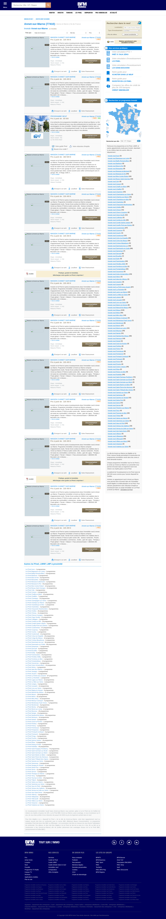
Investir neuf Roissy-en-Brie (117, 372)
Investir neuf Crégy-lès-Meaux (117, 240)
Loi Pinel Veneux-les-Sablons (35, 788)
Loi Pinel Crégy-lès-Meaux (34, 638)
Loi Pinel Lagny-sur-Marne (34, 680)
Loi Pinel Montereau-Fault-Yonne (36, 703)
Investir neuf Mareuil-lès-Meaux (118, 307)
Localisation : (119, 27)
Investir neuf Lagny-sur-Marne (117, 292)
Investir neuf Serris (114, 403)
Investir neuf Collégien (115, 217)
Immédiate (56, 136)
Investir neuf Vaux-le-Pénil (116, 423)
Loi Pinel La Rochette (32, 678)
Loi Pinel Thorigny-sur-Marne (35, 774)
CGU (73, 872)
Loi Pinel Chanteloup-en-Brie (35, 605)
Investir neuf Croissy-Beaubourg (118, 243)
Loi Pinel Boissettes (32, 580)
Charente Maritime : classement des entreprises (40, 907)
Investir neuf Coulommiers (116, 228)
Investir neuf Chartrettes (115, 202)
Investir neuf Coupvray (115, 230)
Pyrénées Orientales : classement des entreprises (96, 907)
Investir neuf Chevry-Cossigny (117, 212)
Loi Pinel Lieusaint (31, 686)
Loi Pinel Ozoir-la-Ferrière (34, 721)
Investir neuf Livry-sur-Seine (117, 302)
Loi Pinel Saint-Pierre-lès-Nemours (37, 757)
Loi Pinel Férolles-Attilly (33, 657)
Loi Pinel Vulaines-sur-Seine (35, 805)
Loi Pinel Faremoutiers (33, 655)
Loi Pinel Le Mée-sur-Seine (34, 682)
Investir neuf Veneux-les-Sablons (118, 426)
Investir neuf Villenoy (114, 433)
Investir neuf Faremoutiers (116, 261)
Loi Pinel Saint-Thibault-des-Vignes (37, 759)
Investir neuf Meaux (114, 310)
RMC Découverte (122, 870)
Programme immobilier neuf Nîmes (80, 889)
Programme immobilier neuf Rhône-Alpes (129, 899)
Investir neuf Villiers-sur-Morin (117, 441)
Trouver (130, 34)
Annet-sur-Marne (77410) (91, 37)
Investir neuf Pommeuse (115, 351)
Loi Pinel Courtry (31, 632)
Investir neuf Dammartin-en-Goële (119, 248)
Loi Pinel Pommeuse (32, 728)
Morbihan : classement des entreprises (37, 909)
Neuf (26, 865)
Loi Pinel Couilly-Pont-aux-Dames (36, 625)
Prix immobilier (101, 13)
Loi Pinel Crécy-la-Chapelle (34, 636)
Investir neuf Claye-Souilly (116, 215)
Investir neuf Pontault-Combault (118, 356)
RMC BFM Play (101, 870)
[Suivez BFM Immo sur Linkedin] (137, 843)
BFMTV (98, 857)
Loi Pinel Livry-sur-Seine (33, 688)
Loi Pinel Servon (31, 771)
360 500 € (60, 157)
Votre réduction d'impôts (81, 146)
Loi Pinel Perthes (31, 724)
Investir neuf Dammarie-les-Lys (118, 246)
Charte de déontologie (79, 874)
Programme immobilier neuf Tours (103, 895)
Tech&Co (99, 867)
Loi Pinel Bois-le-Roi (32, 577)
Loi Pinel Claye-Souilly (33, 617)
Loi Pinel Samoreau (32, 763)
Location (27, 862)
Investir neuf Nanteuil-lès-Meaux (118, 336)
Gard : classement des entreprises (62, 904)
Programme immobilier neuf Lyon (56, 891)
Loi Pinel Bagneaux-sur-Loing (35, 571)
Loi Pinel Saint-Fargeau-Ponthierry (37, 749)
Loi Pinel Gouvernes (32, 663)
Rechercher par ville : (113, 141)
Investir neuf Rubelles (115, 374)
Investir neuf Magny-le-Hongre (117, 305)
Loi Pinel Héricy (31, 667)
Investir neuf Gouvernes (115, 271)
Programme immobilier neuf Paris (80, 893)
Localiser (74, 71)
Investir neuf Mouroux (115, 331)
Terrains (69, 13)
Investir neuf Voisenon (115, 444)
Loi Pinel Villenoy (31, 794)
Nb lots (72, 33)
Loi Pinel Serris (30, 769)
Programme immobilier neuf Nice (80, 887)
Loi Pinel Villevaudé (32, 799)
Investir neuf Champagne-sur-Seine (119, 194)
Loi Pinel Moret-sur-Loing (34, 709)
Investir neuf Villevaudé (115, 439)
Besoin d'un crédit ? (61, 149)
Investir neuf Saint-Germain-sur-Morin (120, 382)
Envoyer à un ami (60, 71)
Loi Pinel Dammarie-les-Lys (34, 642)
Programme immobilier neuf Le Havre (34, 899)
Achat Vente (29, 860)
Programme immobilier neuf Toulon (103, 891)
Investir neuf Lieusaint (115, 300)
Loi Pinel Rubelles (31, 746)
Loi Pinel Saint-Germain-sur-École (37, 751)
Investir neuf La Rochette (116, 289)
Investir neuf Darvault (115, 253)
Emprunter (89, 13)
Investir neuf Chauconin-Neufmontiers (120, 204)
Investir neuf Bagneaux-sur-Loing (118, 158)
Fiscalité (27, 867)
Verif (118, 867)
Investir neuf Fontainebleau (116, 269)
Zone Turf (120, 860)
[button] (48, 5)
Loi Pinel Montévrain (32, 705)
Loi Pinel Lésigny (31, 684)
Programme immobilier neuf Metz (56, 895)
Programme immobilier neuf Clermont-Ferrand (36, 893)
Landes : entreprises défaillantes (67, 907)
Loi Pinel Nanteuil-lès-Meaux (35, 715)
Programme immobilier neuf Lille (56, 887)
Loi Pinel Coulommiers (33, 627)
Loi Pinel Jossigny (31, 671)
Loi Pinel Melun (30, 696)
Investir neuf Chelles (114, 207)
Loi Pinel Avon (30, 569)
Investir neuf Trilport (114, 415)
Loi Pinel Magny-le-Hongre (34, 690)
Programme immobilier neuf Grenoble (34, 897)
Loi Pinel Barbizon (31, 575)
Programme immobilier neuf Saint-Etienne (105, 887)
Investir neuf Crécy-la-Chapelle (118, 238)
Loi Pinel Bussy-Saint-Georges (35, 588)
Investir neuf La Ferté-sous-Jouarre (119, 287)
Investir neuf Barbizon (115, 163)
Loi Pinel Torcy (30, 776)
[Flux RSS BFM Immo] (115, 843)
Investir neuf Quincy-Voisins (117, 367)
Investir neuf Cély (113, 181)
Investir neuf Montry (114, 325)
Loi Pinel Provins (31, 738)
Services (51, 857)
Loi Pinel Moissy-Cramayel (34, 701)
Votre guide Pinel (61, 146)
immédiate (56, 61)
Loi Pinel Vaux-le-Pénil (33, 786)
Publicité (75, 860)
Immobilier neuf (53, 867)
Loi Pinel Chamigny (32, 598)
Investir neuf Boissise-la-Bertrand (118, 171)
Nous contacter (77, 857)
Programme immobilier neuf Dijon (33, 895)
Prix (90, 33)
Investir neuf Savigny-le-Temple (118, 397)
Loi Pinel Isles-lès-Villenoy (34, 669)
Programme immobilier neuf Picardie (127, 897)
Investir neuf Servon (114, 405)
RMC (97, 865)
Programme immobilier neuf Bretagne (128, 885)
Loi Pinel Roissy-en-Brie (33, 744)
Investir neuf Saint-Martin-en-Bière (119, 385)
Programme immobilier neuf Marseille (57, 893)
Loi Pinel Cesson (31, 592)
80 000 (59, 119)
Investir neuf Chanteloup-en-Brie (118, 199)
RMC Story (120, 865)
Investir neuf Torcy (114, 410)
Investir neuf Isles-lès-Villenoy (117, 279)
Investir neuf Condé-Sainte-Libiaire (119, 222)
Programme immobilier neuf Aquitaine (104, 899)
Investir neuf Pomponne (115, 354)
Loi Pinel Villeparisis (32, 797)
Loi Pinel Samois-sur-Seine (34, 761)
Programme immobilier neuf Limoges (57, 889)
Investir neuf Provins (114, 364)
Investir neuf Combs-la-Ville (117, 220)
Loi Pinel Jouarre (31, 673)
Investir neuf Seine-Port (115, 400)
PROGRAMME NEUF (58, 116)
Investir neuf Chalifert (115, 189)
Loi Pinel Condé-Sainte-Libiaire (36, 623)
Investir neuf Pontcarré (115, 359)
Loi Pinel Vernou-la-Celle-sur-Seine (37, 790)
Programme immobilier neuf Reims (80, 897)
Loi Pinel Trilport (31, 780)
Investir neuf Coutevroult (116, 235)
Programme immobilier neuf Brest (33, 891)
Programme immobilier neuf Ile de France (129, 889)
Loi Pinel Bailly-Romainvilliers (35, 573)
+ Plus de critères (112, 34)
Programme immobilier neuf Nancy (56, 899)
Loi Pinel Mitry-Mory (32, 698)
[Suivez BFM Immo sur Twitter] (130, 843)
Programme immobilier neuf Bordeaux (34, 889)
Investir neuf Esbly (114, 258)
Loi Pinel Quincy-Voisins (33, 740)
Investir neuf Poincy (114, 349)
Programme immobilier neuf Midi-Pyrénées (129, 891)
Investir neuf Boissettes (115, 168)
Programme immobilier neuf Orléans (80, 891)
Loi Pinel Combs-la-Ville (33, 621)
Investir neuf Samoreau (115, 395)
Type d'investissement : (115, 30)
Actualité (113, 13)
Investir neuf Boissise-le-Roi (117, 174)
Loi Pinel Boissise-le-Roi (33, 584)
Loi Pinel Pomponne (32, 730)
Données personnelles (79, 867)
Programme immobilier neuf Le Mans (57, 885)
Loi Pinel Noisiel (31, 719)
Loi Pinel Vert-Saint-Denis (34, 792)
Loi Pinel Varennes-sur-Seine (35, 784)
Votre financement (87, 71)
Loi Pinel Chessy (31, 613)
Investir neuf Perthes (114, 346)
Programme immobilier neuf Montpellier (57, 897)
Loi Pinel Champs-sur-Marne (35, 603)
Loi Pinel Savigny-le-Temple (35, 765)
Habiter (52, 13)
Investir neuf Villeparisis (115, 436)
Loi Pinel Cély (30, 590)
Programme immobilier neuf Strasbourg (104, 889)
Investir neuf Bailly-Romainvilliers (118, 161)
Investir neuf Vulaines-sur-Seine (118, 446)
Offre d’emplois (53, 872)
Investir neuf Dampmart (115, 251)
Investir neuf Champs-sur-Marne (118, 197)
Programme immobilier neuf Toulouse (104, 893)
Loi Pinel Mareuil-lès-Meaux (35, 692)
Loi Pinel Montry (31, 707)
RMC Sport (99, 862)
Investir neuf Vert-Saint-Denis (117, 431)
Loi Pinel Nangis (31, 713)
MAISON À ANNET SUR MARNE (63, 37)
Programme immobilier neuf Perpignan (81, 895)
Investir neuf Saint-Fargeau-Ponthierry (120, 377)
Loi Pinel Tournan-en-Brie (34, 778)
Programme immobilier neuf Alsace (103, 897)
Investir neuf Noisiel (114, 341)
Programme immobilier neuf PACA (127, 893)
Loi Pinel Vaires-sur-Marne (34, 782)
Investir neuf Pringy (114, 361)
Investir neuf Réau (114, 369)
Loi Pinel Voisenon (32, 803)
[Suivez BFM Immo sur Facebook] (122, 843)
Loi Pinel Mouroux (31, 711)
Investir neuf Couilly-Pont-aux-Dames (120, 225)
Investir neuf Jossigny (115, 282)
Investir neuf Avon (113, 156)
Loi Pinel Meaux (31, 694)
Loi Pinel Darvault (31, 648)
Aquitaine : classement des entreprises (37, 904)
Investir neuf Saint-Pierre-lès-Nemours (120, 387)
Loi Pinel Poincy (31, 726)
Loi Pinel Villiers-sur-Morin (34, 801)
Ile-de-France (75, 24)
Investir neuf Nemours (115, 338)
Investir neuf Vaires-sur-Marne (117, 418)
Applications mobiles (31, 877)
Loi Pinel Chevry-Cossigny (34, 615)
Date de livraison (40, 33)
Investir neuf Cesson (114, 184)
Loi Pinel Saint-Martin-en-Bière (35, 755)
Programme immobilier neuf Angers (33, 887)
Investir (60, 13)
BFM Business (100, 860)
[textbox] (29, 5)
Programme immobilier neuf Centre (127, 887)
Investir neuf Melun (114, 313)
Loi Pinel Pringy (31, 736)
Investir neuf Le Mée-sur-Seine (118, 295)
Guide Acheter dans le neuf (57, 865)
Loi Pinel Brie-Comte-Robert (35, 586)
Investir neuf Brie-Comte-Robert (118, 176)
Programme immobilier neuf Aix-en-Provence (35, 885)
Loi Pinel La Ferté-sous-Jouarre (36, 676)
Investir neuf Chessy (114, 210)
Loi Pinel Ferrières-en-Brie (34, 659)
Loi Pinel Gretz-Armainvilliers (35, 665)
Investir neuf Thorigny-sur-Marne (118, 408)
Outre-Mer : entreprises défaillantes (112, 904)
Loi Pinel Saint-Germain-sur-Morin (37, 753)
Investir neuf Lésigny (114, 297)
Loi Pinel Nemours (31, 717)
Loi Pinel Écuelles (31, 650)
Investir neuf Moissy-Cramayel (117, 318)
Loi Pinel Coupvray (32, 630)
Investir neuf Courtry (114, 233)
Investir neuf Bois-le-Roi (115, 166)
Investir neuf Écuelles (115, 256)
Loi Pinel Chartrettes (32, 607)
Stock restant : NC (56, 138)
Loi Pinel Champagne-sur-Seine (36, 600)
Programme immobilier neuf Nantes (80, 885)
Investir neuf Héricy (114, 276)
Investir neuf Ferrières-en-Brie (117, 266)
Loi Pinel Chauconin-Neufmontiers (37, 609)
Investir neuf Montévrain (115, 323)
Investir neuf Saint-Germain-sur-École (120, 379)
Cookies (74, 870)
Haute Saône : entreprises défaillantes (87, 904)
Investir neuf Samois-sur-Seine (118, 392)
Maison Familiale (55, 182)
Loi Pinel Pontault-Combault (35, 732)
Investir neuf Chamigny (115, 192)
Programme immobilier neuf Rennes (80, 899)
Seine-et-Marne (63, 24)
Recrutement (76, 862)
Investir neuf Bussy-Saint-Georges (119, 179)
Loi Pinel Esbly (30, 653)
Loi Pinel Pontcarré (32, 734)
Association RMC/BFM (124, 862)
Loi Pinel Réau (30, 742)
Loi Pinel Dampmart (32, 646)
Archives (27, 874)
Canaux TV (28, 872)
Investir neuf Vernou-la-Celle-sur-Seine (120, 428)
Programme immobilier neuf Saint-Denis (105, 885)
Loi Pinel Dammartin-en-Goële (35, 644)
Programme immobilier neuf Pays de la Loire (129, 895)
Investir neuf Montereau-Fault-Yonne (119, 320)
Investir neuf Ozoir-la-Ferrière (117, 343)
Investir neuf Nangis (114, 333)
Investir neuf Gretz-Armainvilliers (118, 274)
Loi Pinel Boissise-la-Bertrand (35, 582)
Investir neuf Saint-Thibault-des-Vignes (120, 390)
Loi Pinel (78, 13)
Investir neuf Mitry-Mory (115, 315)
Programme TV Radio (32, 870)
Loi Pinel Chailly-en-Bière (34, 594)
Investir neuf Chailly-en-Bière (117, 186)
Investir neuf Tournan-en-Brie (117, 413)
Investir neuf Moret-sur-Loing (117, 328)
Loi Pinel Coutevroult (32, 634)
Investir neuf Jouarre (114, 284)
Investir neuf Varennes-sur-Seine (118, 421)
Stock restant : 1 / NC (57, 63)
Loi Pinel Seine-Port (32, 767)
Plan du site (28, 879)
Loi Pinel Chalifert (31, 596)
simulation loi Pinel (126, 489)
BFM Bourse (121, 857)
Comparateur (52, 870)
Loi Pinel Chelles (31, 611)
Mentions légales (77, 865)
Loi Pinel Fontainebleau (33, 661)
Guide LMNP (52, 862)
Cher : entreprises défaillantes (123, 907)
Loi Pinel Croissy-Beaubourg (35, 640)
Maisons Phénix (55, 65)
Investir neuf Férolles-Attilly (116, 264)
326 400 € (60, 40)
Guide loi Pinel (53, 860)
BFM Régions (100, 872)
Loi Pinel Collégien (32, 619)
